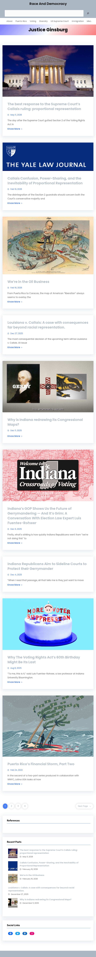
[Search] (88, 13)
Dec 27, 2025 (16, 333)
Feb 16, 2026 (16, 287)
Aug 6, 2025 (16, 668)
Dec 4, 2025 (16, 574)
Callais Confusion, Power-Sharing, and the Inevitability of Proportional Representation (45, 181)
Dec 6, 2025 (16, 529)
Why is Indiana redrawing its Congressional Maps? (45, 422)
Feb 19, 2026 (16, 189)
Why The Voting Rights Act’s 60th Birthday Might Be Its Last (44, 659)
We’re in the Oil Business (28, 281)
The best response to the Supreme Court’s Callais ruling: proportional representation (44, 106)
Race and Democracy (48, 3)
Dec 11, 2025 (16, 430)
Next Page (84, 806)
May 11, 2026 (16, 114)
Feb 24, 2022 (16, 770)
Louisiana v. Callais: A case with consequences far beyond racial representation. (48, 325)
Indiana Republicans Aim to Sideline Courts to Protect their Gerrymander (47, 566)
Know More (14, 128)
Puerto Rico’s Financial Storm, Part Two (41, 764)
